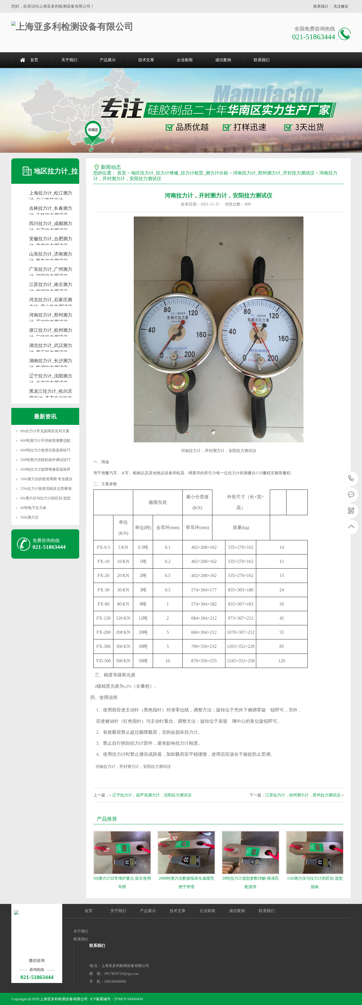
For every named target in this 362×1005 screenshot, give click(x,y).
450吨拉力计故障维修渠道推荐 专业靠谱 (53, 469)
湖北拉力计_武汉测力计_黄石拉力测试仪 (50, 346)
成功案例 (223, 60)
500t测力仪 (29, 517)
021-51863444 (351, 478)
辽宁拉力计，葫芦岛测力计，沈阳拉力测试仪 (151, 795)
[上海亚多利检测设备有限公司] (72, 26)
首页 (34, 60)
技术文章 (146, 60)
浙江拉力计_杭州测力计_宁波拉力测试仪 (50, 331)
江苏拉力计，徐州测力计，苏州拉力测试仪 (303, 795)
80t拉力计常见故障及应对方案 (45, 431)
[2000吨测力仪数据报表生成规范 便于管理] (186, 852)
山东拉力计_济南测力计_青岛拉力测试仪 (50, 254)
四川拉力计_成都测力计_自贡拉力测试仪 (50, 224)
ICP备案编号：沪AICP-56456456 (116, 999)
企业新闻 (185, 60)
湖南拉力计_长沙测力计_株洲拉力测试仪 (50, 361)
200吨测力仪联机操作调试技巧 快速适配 (53, 460)
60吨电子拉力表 (33, 508)
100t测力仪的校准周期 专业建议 (46, 479)
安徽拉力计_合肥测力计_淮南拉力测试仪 (50, 239)
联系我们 (320, 6)
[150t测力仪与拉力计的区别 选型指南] (315, 852)
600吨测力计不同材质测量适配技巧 (49, 440)
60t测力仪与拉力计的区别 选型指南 (49, 498)
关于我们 (69, 60)
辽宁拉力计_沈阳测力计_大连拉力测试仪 (50, 376)
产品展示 (108, 60)
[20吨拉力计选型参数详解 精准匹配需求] (250, 852)
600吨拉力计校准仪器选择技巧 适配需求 (53, 450)
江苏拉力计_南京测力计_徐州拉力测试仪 (50, 285)
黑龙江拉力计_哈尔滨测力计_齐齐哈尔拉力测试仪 (50, 392)
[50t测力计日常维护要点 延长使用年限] (122, 852)
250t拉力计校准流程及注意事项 (46, 488)
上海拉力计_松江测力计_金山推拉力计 (50, 193)
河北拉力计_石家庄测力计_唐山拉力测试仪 (50, 300)
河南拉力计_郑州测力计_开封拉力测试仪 (50, 315)
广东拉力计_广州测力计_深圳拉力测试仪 (50, 270)
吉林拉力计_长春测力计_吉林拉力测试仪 (50, 209)
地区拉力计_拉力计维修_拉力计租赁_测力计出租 (179, 173)
